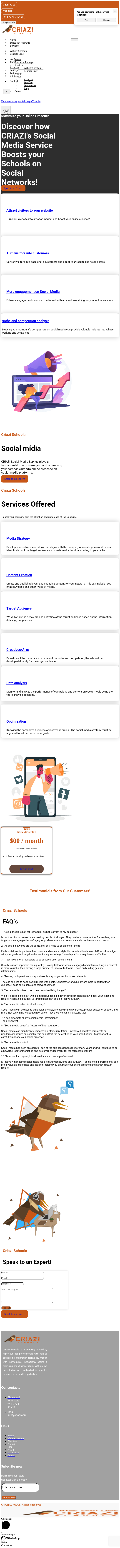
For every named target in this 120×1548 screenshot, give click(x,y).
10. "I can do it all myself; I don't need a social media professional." (37, 1056)
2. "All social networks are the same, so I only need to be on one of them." (41, 945)
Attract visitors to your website (29, 210)
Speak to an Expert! (13, 188)
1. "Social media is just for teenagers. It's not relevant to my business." (39, 931)
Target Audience (19, 608)
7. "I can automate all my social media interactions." (29, 1018)
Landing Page (17, 53)
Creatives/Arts (17, 650)
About (18, 76)
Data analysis (16, 683)
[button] (60, 932)
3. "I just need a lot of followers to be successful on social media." (37, 959)
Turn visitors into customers (27, 253)
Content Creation (19, 575)
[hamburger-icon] (74, 39)
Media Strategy (18, 538)
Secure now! (26, 869)
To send (6, 1308)
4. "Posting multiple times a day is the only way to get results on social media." (44, 976)
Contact (14, 81)
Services (14, 45)
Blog (26, 88)
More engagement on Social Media (33, 292)
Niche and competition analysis (25, 321)
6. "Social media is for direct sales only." (23, 1004)
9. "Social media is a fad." (15, 1042)
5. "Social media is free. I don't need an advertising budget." (33, 990)
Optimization (16, 721)
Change (106, 20)
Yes (86, 20)
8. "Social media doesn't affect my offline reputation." (30, 1025)
